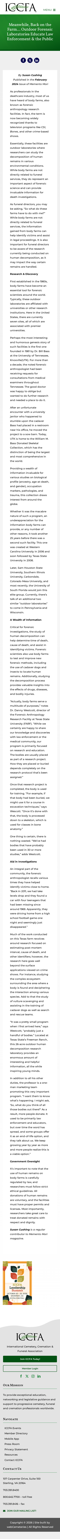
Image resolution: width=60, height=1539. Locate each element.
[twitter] (27, 1376)
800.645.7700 (11, 1496)
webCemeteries (17, 1526)
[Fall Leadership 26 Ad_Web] (17, 1263)
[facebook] (21, 1376)
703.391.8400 (11, 1490)
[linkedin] (38, 1376)
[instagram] (33, 1376)
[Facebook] (23, 60)
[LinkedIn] (36, 60)
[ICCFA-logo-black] (20, 3)
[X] (30, 60)
